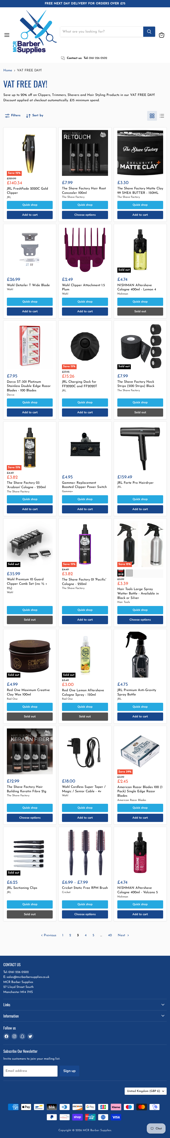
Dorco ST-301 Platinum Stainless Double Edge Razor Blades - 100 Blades (29, 386)
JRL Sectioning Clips (22, 888)
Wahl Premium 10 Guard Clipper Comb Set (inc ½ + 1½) (27, 584)
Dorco (10, 395)
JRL (9, 197)
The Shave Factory (73, 197)
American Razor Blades (131, 800)
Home (7, 70)
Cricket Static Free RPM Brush (85, 888)
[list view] (162, 116)
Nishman (122, 294)
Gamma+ (67, 491)
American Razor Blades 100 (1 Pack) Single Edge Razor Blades (139, 792)
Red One (12, 699)
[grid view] (152, 116)
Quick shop (29, 205)
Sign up (69, 1070)
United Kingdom (143, 1091)
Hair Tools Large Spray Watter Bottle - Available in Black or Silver (138, 594)
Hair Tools (123, 602)
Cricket (66, 892)
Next (122, 935)
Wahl (10, 289)
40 (110, 935)
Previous (49, 935)
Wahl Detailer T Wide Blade (28, 285)
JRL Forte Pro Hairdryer (135, 483)
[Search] (149, 32)
